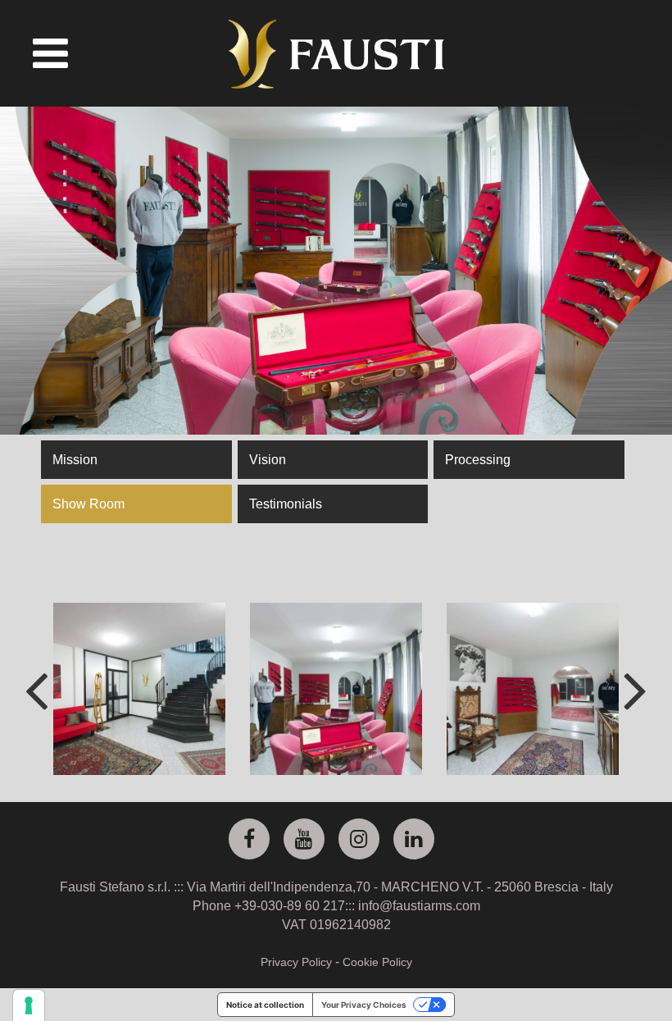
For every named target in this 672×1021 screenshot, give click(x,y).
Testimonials (285, 504)
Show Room (88, 504)
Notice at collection (265, 1005)
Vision (267, 460)
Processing (478, 460)
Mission (75, 460)
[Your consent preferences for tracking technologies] (28, 1005)
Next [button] (635, 689)
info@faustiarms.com (419, 906)
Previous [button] (36, 689)
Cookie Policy (377, 962)
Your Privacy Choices (363, 1005)
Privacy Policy (296, 962)
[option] (139, 688)
